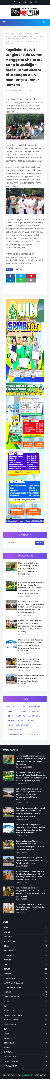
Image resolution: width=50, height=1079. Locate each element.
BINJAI (9, 711)
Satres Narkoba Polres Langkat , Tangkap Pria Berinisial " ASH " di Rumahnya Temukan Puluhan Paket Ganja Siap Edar (30, 875)
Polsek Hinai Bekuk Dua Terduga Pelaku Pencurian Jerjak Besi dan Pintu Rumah (30, 907)
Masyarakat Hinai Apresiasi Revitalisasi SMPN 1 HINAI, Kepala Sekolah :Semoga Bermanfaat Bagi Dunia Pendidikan (30, 645)
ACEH (25, 927)
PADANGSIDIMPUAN (14, 734)
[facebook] (14, 2)
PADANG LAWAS (22, 725)
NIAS (25, 1006)
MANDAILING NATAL (25, 997)
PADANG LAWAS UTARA (16, 730)
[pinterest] (30, 2)
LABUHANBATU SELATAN (25, 983)
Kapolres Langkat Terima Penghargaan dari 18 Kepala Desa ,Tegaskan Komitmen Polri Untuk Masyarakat (31, 892)
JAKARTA (34, 711)
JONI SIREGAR (12, 91)
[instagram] (25, 2)
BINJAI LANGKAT (25, 950)
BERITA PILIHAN (35, 706)
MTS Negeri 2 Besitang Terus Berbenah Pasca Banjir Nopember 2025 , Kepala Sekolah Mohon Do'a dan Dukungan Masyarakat (31, 588)
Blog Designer (26, 1075)
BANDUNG (22, 706)
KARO (25, 964)
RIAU (25, 1029)
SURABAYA (25, 1052)
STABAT (25, 1047)
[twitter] (19, 2)
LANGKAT (18, 34)
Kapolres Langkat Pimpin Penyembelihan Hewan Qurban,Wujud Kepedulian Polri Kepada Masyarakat (30, 663)
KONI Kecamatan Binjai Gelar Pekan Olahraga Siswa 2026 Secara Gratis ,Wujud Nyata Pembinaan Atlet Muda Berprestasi (31, 607)
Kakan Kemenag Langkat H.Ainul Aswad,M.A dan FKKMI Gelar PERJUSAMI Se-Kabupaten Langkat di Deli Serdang (30, 626)
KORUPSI (10, 716)
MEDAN (10, 725)
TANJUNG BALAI (25, 1057)
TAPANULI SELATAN (25, 1061)
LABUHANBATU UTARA (16, 720)
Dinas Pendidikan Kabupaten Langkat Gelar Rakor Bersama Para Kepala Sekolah (31, 679)
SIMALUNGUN (25, 1043)
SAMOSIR (25, 1033)
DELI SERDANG (21, 711)
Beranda (9, 34)
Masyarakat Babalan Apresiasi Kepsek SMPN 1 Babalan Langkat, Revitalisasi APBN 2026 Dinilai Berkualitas (29, 568)
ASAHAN (10, 706)
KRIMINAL (21, 716)
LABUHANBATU (34, 716)
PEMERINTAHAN (32, 734)
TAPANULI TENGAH (25, 1066)
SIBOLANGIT (25, 1038)
